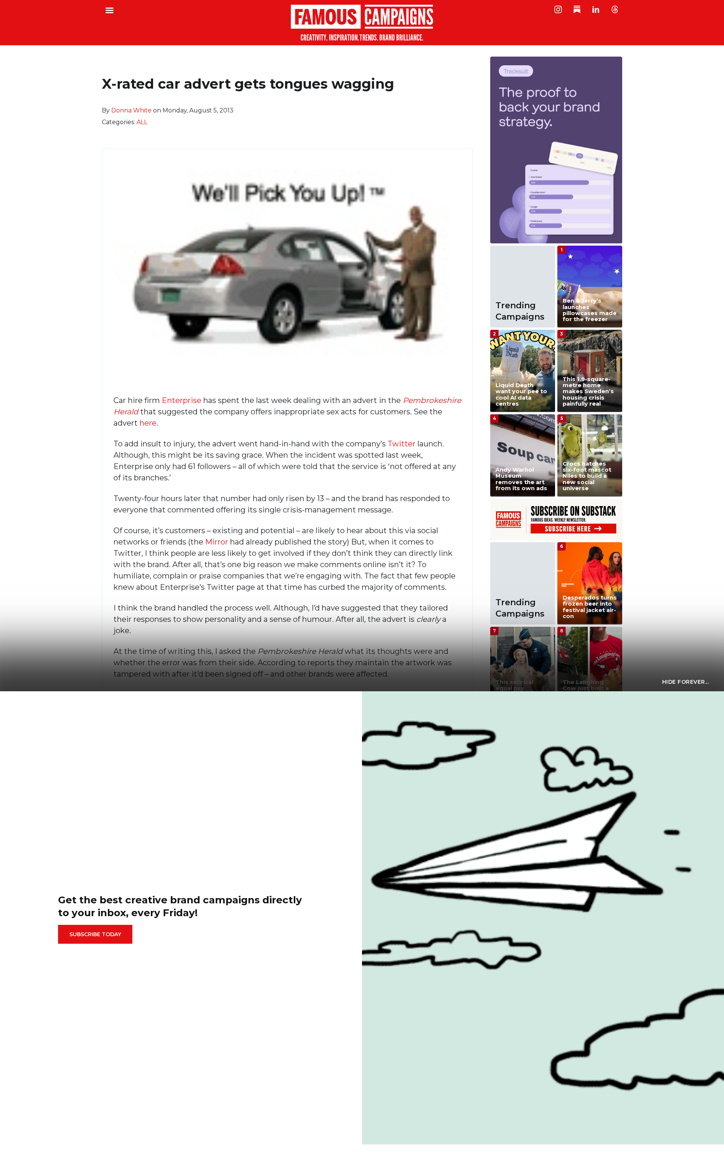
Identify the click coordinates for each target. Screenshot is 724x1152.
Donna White (131, 110)
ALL (142, 122)
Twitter (402, 443)
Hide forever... (685, 681)
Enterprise (181, 400)
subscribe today (95, 934)
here (148, 423)
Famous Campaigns (362, 22)
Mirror (216, 541)
